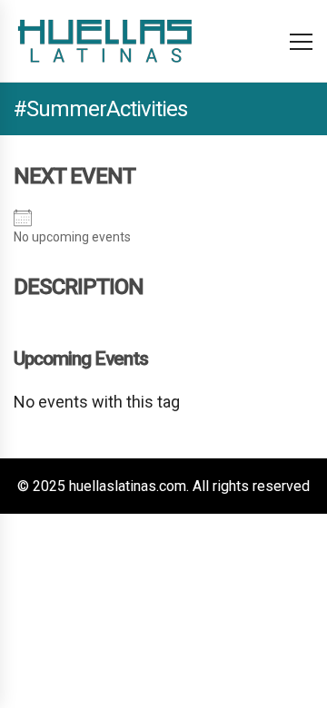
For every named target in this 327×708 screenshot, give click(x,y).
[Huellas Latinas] (104, 40)
